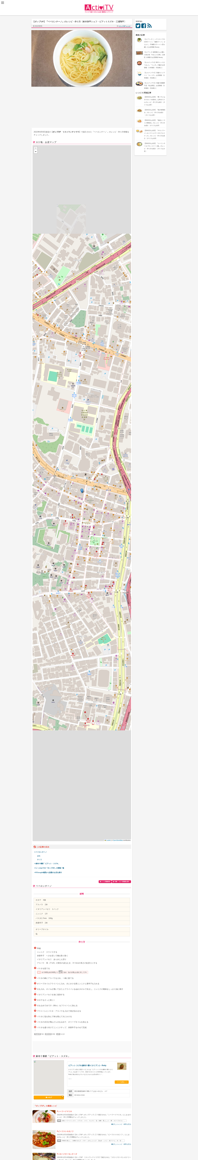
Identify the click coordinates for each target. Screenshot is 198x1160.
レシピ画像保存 (106, 881)
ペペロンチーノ (42, 852)
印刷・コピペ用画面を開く (122, 881)
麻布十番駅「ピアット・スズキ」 (48, 863)
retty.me (70, 1078)
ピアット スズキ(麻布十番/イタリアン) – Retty (87, 1065)
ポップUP (122, 26)
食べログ (49, 1097)
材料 (38, 856)
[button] (81, 491)
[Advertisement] (56, 107)
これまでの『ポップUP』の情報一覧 (50, 868)
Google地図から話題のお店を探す (49, 872)
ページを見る (121, 1082)
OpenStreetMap (118, 840)
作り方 (39, 859)
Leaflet (108, 840)
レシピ (128, 26)
